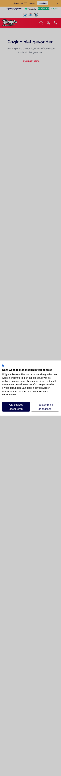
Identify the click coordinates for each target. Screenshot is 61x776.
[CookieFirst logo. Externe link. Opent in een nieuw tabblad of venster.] (3, 365)
